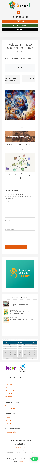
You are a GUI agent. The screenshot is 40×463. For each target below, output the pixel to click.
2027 (32, 358)
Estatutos (8, 384)
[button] (34, 459)
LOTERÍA (20, 29)
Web (6, 237)
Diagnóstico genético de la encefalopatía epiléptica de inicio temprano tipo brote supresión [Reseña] (20, 176)
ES (18, 12)
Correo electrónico (10, 229)
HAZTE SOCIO (20, 21)
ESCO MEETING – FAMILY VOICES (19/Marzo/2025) (20, 123)
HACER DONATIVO (20, 25)
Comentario (8, 202)
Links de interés (10, 390)
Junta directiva (10, 381)
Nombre (7, 221)
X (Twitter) (8, 423)
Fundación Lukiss (11, 432)
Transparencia (10, 393)
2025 (7, 358)
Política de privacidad (12, 408)
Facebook (8, 417)
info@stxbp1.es (20, 447)
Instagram (8, 420)
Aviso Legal (9, 405)
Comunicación (10, 387)
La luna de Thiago (11, 435)
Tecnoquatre (22, 461)
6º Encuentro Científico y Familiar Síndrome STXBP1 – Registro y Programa (21, 312)
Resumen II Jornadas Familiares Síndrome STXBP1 (20, 145)
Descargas (9, 397)
